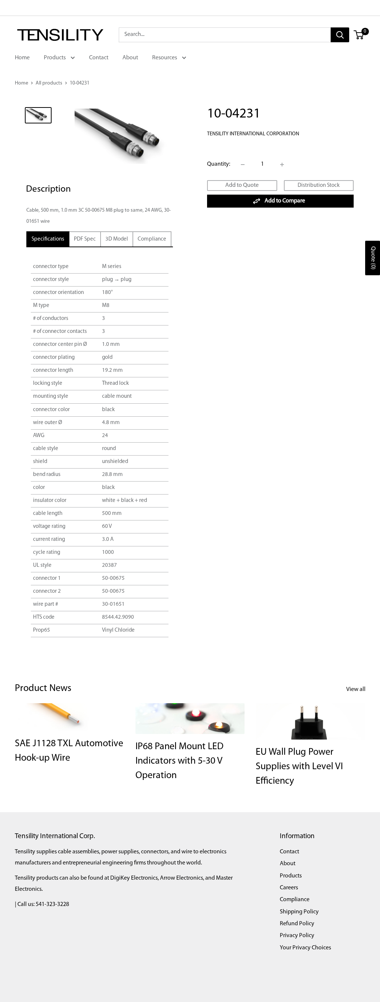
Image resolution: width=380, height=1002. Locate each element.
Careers (289, 888)
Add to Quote (242, 185)
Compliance (294, 900)
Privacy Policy (297, 936)
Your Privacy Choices (305, 948)
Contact (98, 58)
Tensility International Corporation (253, 134)
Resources (165, 58)
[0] (359, 34)
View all (356, 689)
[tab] (47, 239)
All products (49, 83)
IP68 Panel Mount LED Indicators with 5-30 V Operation (179, 761)
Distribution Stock (319, 185)
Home (22, 58)
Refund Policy (297, 924)
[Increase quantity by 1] (282, 164)
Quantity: (218, 164)
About (130, 58)
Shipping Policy (299, 912)
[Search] (340, 34)
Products (55, 58)
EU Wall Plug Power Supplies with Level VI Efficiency (299, 766)
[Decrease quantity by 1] (242, 164)
